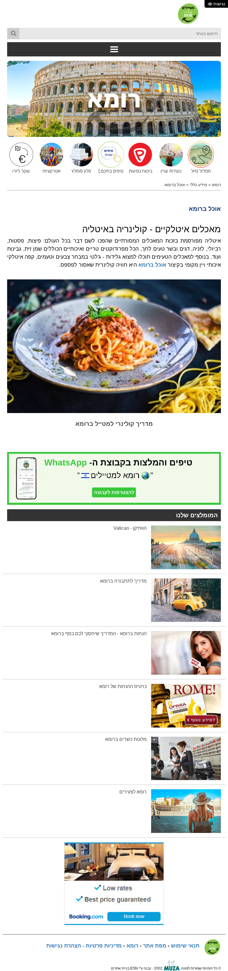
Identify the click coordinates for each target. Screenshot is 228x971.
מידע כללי (198, 184)
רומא (216, 184)
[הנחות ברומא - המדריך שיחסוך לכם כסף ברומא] (186, 653)
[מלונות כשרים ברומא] (186, 758)
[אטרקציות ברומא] (50, 157)
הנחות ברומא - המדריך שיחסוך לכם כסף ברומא (99, 633)
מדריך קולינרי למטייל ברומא (114, 423)
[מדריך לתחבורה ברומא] (186, 600)
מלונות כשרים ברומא (126, 739)
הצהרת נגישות (63, 946)
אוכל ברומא (174, 184)
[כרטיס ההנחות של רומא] (186, 705)
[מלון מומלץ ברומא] (79, 157)
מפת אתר (154, 946)
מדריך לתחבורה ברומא (123, 580)
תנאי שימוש (185, 946)
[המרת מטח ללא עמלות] (20, 157)
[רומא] (114, 99)
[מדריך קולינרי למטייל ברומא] (114, 346)
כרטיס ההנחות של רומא (123, 686)
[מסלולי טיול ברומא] (199, 157)
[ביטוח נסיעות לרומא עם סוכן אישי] (140, 157)
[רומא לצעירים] (186, 811)
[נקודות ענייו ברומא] (169, 157)
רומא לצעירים (133, 791)
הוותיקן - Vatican (130, 528)
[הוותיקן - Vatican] (186, 547)
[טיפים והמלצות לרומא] (109, 157)
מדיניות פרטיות (104, 946)
